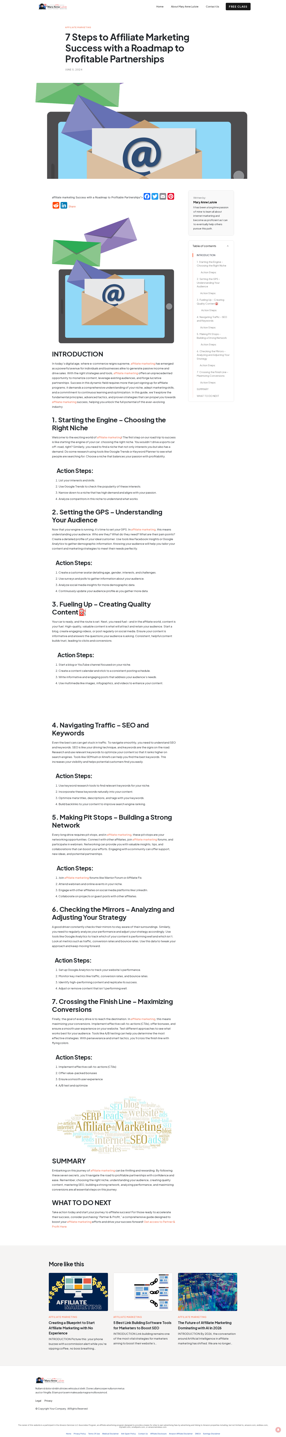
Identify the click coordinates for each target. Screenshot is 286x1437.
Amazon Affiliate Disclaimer (181, 1434)
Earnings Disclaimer (211, 1434)
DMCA (198, 1434)
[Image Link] (78, 1292)
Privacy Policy (80, 1434)
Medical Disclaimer (110, 1434)
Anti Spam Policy (128, 1434)
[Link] (228, 246)
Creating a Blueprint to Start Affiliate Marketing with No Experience (72, 1327)
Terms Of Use (94, 1434)
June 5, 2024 (74, 69)
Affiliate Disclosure (158, 1434)
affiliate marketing (143, 363)
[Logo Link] (56, 6)
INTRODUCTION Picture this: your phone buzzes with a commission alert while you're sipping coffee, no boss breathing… (78, 1343)
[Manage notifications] (278, 1429)
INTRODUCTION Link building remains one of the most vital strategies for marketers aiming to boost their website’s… (141, 1338)
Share (72, 206)
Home (68, 1434)
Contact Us (143, 1434)
